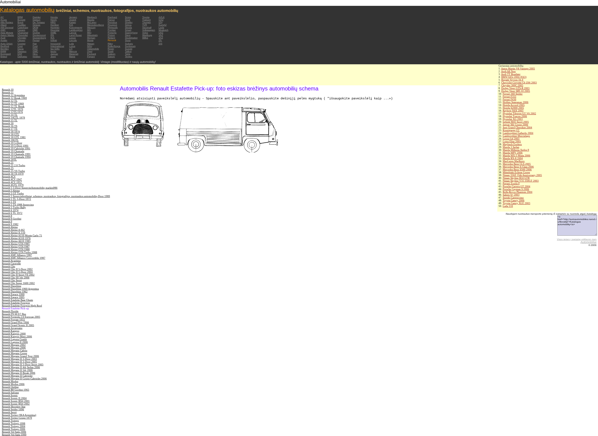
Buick (20, 22)
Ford (35, 46)
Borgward (5, 54)
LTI (70, 48)
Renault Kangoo (10, 330)
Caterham (23, 27)
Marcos (73, 51)
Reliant (111, 37)
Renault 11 (8, 92)
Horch (53, 19)
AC (2, 17)
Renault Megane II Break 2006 (18, 372)
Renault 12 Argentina (13, 95)
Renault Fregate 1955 (13, 319)
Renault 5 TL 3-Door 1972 (16, 199)
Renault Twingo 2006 (13, 429)
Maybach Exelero (512, 144)
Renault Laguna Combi (14, 339)
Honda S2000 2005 (513, 107)
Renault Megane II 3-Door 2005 (19, 361)
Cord (20, 46)
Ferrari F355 (509, 96)
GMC (35, 51)
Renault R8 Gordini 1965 (15, 389)
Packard (91, 54)
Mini (89, 32)
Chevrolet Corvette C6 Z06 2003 (519, 82)
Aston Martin (7, 35)
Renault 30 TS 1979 (13, 173)
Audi (2, 37)
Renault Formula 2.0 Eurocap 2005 (21, 316)
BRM (20, 17)
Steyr (128, 35)
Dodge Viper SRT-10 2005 (515, 91)
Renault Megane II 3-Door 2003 (19, 358)
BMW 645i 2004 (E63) (514, 77)
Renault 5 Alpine (11, 190)
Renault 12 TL (10, 100)
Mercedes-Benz (95, 25)
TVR (144, 25)
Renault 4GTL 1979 (13, 185)
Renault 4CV (9, 176)
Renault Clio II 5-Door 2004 (17, 271)
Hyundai (54, 30)
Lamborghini (75, 30)
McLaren (91, 22)
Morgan (91, 37)
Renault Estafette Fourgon (16, 302)
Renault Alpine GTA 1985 (16, 243)
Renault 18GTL (10, 140)
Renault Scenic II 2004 (14, 398)
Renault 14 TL (10, 114)
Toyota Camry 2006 (513, 200)
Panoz (111, 19)
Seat (127, 19)
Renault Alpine (10, 227)
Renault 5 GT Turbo (13, 193)
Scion (128, 17)
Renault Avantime (11, 260)
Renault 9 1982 (10, 224)
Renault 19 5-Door (12, 142)
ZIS (160, 43)
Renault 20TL (9, 159)
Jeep (53, 56)
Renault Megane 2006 (14, 347)
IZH (160, 22)
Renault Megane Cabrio (14, 350)
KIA (71, 25)
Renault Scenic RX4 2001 (16, 401)
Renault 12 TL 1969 (13, 103)
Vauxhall (146, 27)
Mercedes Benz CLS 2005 (517, 163)
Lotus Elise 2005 (512, 141)
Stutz (128, 40)
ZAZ (161, 37)
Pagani (91, 56)
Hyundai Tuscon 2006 (515, 116)
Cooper (21, 43)
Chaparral (23, 32)
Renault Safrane (10, 392)
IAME (53, 32)
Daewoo (22, 51)
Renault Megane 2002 (14, 344)
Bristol (3, 56)
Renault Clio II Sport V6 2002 (18, 274)
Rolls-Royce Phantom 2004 (517, 192)
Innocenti (55, 43)
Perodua (112, 22)
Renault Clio (8, 266)
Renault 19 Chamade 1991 (16, 154)
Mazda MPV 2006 (513, 152)
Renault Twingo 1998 (13, 423)
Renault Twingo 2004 (13, 426)
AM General (6, 27)
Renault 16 (8, 123)
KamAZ (163, 25)
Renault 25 (8, 168)
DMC (35, 30)
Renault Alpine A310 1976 (16, 238)
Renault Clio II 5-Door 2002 (17, 269)
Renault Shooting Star (13, 406)
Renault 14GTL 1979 (13, 117)
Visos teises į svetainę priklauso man (576, 239)
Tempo (128, 56)
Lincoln (73, 40)
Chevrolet (23, 35)
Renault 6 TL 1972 (12, 213)
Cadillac (22, 25)
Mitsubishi (92, 35)
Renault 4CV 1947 (12, 179)
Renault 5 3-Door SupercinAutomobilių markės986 (29, 187)
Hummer (54, 27)
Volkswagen (148, 30)
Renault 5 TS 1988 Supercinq (18, 204)
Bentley (4, 48)
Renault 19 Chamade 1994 (16, 156)
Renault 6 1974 (10, 210)
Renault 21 (8, 162)
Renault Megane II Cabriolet (17, 375)
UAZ (161, 32)
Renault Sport (9, 412)
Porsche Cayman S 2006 (516, 189)
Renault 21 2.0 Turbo (13, 165)
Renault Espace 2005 (13, 297)
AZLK (162, 17)
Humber (54, 25)
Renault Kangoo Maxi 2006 (17, 336)
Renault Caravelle (11, 263)
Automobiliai (588, 242)
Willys (145, 37)
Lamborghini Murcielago (516, 135)
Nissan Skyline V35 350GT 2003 (521, 180)
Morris (90, 40)
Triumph (146, 22)
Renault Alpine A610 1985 (16, 241)
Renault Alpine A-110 (13, 232)
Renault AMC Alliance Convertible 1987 (23, 257)
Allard (3, 25)
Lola (71, 43)
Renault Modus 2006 (13, 384)
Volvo (145, 32)
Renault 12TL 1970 (12, 109)
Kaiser (72, 22)
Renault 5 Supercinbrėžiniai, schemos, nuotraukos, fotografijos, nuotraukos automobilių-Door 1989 (56, 196)
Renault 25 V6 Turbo (13, 170)
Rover (111, 48)
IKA (52, 37)
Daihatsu (22, 56)
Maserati (73, 54)
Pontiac (112, 30)
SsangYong (131, 32)
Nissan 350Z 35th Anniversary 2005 (522, 175)
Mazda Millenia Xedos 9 (516, 149)
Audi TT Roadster (510, 74)
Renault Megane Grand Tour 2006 (20, 356)
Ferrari (36, 40)
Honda (54, 17)
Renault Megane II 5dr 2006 (17, 370)
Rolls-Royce (114, 46)
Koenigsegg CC (511, 130)
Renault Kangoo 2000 (14, 333)
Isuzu (53, 51)
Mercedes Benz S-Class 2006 (518, 166)
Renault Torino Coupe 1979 (17, 417)
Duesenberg (39, 37)
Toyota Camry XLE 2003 (516, 203)
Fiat (35, 43)
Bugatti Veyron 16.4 (512, 79)
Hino (35, 54)
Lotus (72, 46)
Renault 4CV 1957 (12, 182)
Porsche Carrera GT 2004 (516, 186)
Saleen (111, 54)
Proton (111, 35)
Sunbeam (130, 46)
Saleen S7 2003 (511, 194)
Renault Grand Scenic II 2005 (18, 325)
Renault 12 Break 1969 (14, 98)
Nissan (90, 43)
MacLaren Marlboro (514, 161)
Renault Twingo (10, 420)
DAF (20, 54)
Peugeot (112, 25)
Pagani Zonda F (511, 183)
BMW (3, 51)
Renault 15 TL (10, 120)
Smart (128, 30)
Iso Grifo (55, 48)
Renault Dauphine (11, 286)
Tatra (127, 54)
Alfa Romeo (6, 22)
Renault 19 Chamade (13, 151)
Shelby (128, 22)
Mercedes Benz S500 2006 (517, 169)
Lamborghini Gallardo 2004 (518, 133)
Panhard (112, 17)
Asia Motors (6, 32)
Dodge (36, 32)
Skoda (128, 27)
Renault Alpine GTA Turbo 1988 (19, 252)
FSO (35, 48)
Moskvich (163, 30)
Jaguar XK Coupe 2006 (515, 124)
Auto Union (6, 43)
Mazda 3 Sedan (511, 147)
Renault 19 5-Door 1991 (15, 145)
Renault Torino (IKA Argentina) (19, 415)
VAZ (161, 35)
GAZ (161, 19)
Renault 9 (7, 221)
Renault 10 (8, 89)
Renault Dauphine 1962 (15, 291)
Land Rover (75, 35)
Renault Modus (10, 381)
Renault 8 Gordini (11, 218)
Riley (110, 43)
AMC (3, 30)
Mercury (91, 27)
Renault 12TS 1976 (12, 112)
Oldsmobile (93, 48)
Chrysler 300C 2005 (512, 85)
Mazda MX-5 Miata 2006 (516, 155)
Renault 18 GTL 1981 (14, 137)
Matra (72, 56)
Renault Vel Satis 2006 (14, 431)
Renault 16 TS (9, 126)
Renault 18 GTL (10, 134)
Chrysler (22, 37)
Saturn (111, 56)
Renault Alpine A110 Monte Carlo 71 (22, 235)
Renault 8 (7, 215)
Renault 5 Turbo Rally (14, 207)
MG (89, 30)
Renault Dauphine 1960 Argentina (20, 288)
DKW (35, 27)
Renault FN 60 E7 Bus (14, 314)
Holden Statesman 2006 (515, 102)
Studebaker (131, 37)
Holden (36, 56)
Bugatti (21, 19)
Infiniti (53, 40)
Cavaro (21, 30)
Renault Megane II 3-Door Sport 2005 (22, 364)
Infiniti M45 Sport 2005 (516, 121)
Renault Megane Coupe (14, 353)
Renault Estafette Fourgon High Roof (22, 305)
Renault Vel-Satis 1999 (14, 434)
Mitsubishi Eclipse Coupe (516, 172)
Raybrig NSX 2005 (513, 110)
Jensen (73, 17)
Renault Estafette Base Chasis (17, 300)
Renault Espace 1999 (13, 294)
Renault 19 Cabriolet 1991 (16, 148)
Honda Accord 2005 (514, 105)
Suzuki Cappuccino (513, 197)
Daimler (37, 17)
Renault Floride (10, 311)
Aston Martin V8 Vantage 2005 (518, 68)
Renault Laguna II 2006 (15, 342)
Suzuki (128, 48)
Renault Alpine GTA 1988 (16, 249)
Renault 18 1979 (11, 131)
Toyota (146, 17)
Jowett (72, 19)
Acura (3, 19)
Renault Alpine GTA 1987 (16, 246)
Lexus (72, 37)
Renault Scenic (10, 395)
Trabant (146, 19)
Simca (128, 25)
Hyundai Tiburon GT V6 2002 (519, 113)
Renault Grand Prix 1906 (15, 322)
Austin (3, 40)
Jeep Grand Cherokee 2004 (517, 127)
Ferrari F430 (509, 99)
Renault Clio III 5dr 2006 (15, 277)
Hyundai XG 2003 (513, 119)
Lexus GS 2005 (511, 138)
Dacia (21, 48)
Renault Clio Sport (12, 280)
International (57, 46)
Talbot (128, 51)
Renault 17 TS (9, 128)
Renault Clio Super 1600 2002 (18, 283)
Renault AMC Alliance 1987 (17, 255)
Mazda (90, 19)
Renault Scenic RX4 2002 (16, 403)
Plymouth (113, 27)
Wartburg (147, 35)
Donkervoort (39, 35)
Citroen (21, 40)
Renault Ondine (10, 387)
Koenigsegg (75, 27)
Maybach (92, 17)
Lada (161, 27)
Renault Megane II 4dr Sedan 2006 (21, 367)
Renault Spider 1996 (13, 409)
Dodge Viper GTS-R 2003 (515, 88)
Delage (36, 25)
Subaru (129, 43)
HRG (53, 22)
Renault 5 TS (9, 201)
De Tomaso (39, 22)
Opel (89, 51)
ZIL (160, 40)
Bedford (4, 46)
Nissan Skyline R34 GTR (516, 178)
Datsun (36, 19)
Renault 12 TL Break (13, 106)
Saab (111, 51)
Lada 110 (508, 206)
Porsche (112, 32)
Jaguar (54, 54)
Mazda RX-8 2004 (513, 158)
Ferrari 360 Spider (513, 93)
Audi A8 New (508, 71)
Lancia (72, 32)
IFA (52, 35)
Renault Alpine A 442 (13, 229)
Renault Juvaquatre (12, 328)
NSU (89, 46)
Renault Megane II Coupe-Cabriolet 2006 (24, 378)
